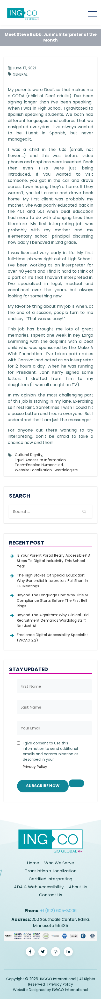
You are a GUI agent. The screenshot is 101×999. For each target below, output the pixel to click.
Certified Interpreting (50, 879)
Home (33, 863)
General (20, 74)
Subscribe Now (43, 786)
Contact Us (50, 895)
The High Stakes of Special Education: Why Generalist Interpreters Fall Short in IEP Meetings (52, 581)
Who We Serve (59, 863)
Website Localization (33, 470)
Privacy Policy (35, 766)
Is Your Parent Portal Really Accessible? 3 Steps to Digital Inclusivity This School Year (53, 561)
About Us (78, 887)
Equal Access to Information (40, 460)
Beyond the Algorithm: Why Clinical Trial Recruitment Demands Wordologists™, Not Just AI (53, 620)
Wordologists (66, 470)
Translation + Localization (50, 871)
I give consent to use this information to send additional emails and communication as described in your (50, 755)
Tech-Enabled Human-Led (39, 464)
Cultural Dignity (28, 454)
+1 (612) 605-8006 (58, 911)
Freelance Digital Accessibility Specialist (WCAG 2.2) (52, 637)
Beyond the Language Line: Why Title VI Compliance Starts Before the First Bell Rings (52, 600)
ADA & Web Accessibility (39, 887)
